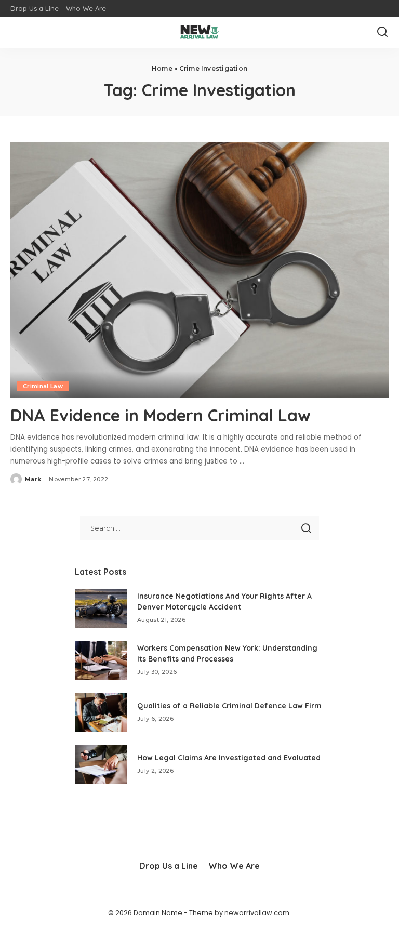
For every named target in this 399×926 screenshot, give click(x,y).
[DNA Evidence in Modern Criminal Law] (199, 270)
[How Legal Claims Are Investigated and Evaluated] (101, 764)
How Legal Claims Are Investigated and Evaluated (229, 757)
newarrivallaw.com (256, 912)
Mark (33, 479)
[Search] (382, 32)
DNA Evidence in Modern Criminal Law (160, 415)
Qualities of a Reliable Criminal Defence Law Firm (229, 705)
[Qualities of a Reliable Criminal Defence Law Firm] (101, 712)
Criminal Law (43, 386)
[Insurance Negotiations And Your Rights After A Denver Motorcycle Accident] (101, 608)
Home (162, 68)
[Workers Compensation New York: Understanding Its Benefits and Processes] (101, 660)
